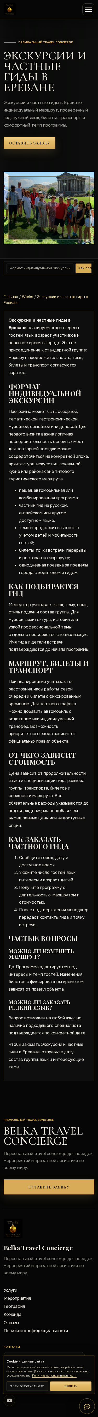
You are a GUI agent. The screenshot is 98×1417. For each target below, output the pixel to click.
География (14, 1306)
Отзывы (11, 1322)
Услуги (10, 1290)
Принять (71, 1386)
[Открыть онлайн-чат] (87, 1406)
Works (27, 296)
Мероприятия (17, 1298)
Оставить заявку (29, 143)
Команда (12, 1314)
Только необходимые (27, 1386)
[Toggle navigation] (88, 9)
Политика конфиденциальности (36, 1330)
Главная (11, 296)
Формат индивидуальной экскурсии (40, 268)
